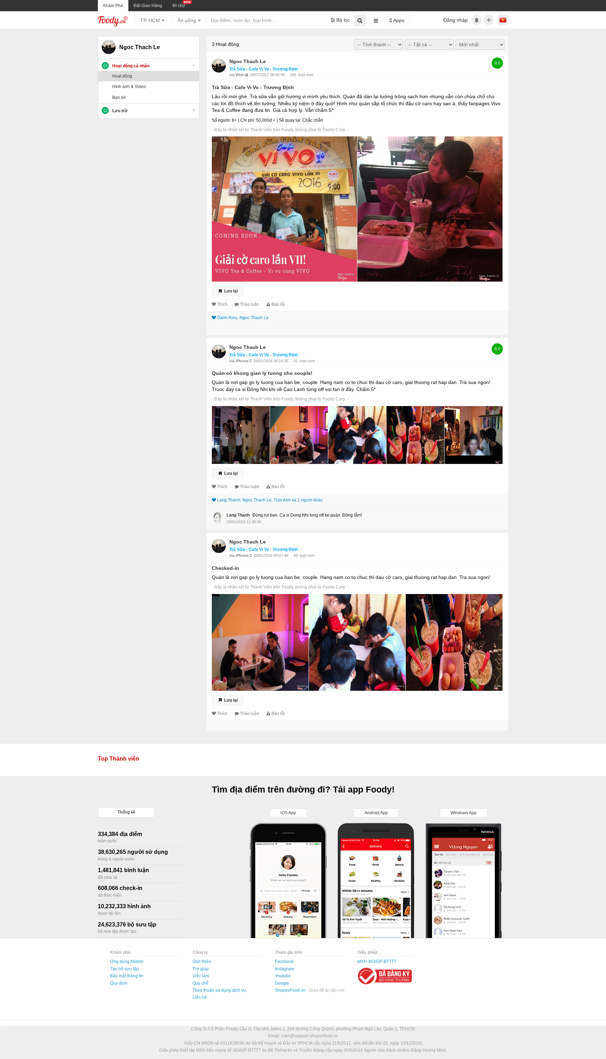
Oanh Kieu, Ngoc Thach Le (243, 317)
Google (282, 983)
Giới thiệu (202, 961)
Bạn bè (119, 97)
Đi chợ (179, 5)
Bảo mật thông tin (126, 975)
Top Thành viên (118, 759)
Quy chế (200, 983)
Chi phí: (247, 120)
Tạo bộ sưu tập (124, 968)
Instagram (284, 968)
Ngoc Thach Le (247, 61)
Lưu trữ (120, 110)
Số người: (221, 120)
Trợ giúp (201, 968)
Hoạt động (122, 76)
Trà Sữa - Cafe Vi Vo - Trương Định (263, 69)
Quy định (118, 983)
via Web (237, 75)
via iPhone (239, 361)
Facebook (284, 961)
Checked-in (225, 568)
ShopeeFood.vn (291, 990)
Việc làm (201, 975)
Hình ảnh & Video (129, 86)
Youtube (283, 975)
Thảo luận (249, 304)
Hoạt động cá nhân (130, 65)
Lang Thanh (238, 515)
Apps (398, 20)
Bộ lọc (342, 20)
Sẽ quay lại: (290, 120)
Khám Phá (113, 5)
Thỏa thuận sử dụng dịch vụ (219, 990)
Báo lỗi (278, 304)
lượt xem (306, 75)
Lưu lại (230, 291)
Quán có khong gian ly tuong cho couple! (262, 373)
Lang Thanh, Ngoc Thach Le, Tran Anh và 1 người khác (270, 500)
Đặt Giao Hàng (148, 5)
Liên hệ (200, 997)
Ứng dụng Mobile (126, 961)
